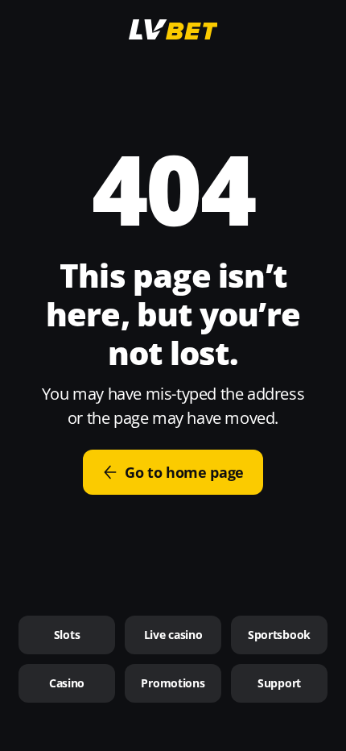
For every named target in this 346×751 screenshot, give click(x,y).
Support (279, 683)
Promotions (172, 683)
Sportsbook (279, 634)
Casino (66, 683)
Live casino (173, 634)
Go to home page (184, 472)
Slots (67, 634)
